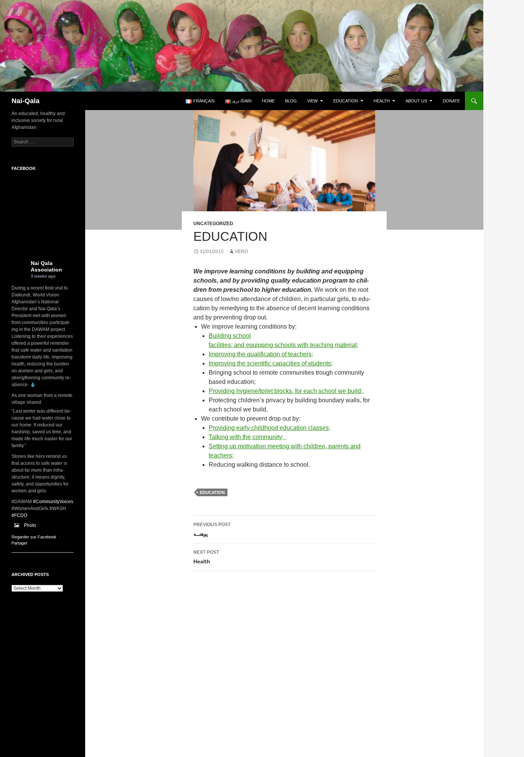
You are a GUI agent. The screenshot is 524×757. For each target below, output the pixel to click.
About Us (416, 101)
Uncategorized (213, 223)
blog (291, 101)
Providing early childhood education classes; (269, 428)
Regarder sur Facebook (34, 537)
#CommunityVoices (53, 501)
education (212, 492)
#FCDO (19, 515)
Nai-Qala (26, 101)
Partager (20, 543)
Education (345, 101)
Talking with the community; (248, 437)
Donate (451, 101)
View (312, 101)
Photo (30, 525)
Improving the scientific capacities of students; (271, 363)
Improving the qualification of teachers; (261, 354)
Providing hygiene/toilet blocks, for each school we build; (286, 391)
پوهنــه (212, 529)
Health (382, 101)
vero (241, 251)
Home (268, 101)
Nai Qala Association (46, 266)
